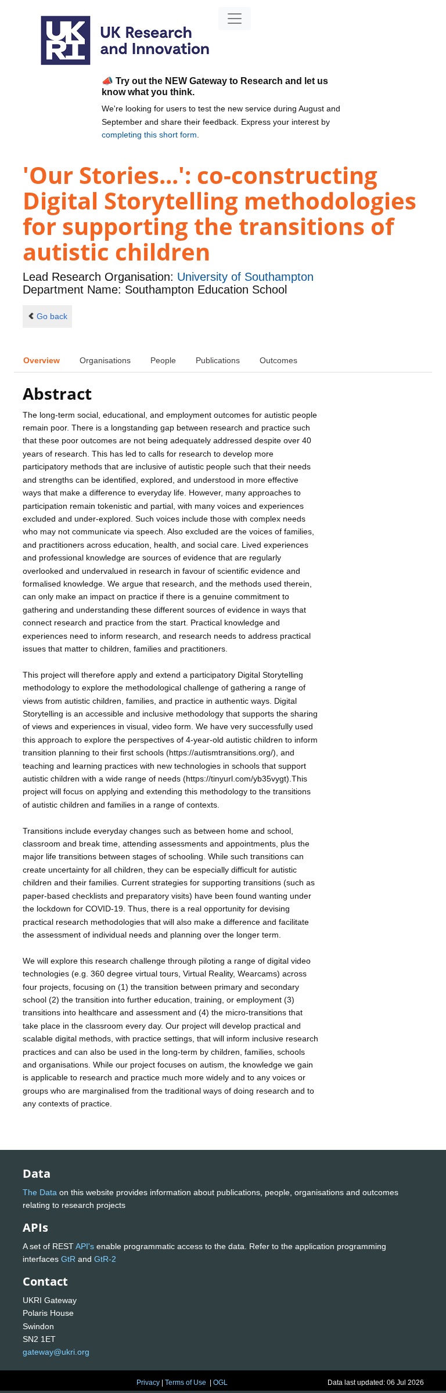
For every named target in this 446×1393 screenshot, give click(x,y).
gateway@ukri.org (56, 1351)
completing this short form (149, 134)
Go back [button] (52, 316)
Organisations (105, 360)
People (163, 360)
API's (84, 1246)
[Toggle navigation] (234, 18)
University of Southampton (245, 276)
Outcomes (278, 360)
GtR (68, 1259)
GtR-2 (105, 1259)
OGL (220, 1382)
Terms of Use (185, 1382)
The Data (40, 1192)
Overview (41, 360)
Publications (218, 360)
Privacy (148, 1382)
